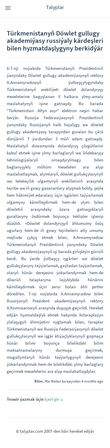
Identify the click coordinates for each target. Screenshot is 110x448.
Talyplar (55, 7)
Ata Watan (53, 381)
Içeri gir (52, 399)
